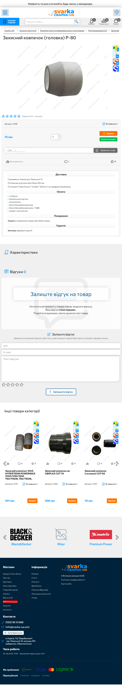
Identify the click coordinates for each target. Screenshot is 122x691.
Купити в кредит (108, 139)
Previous (4, 463)
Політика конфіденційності (73, 580)
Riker (61, 544)
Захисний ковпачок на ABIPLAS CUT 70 (57, 472)
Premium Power (101, 544)
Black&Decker (21, 544)
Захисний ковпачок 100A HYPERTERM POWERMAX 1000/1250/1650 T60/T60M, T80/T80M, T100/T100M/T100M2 (20, 475)
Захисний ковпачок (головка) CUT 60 (95, 472)
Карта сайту (66, 584)
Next (117, 463)
